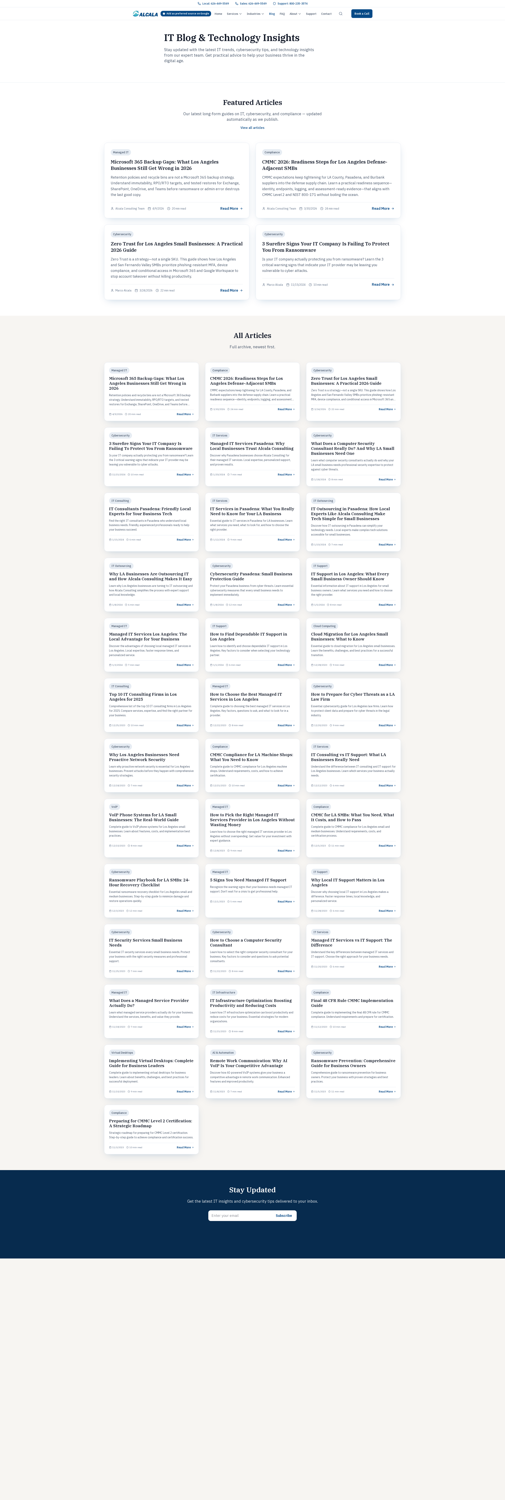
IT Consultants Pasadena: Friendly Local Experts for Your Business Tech (150, 511)
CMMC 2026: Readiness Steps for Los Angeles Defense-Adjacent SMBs (246, 381)
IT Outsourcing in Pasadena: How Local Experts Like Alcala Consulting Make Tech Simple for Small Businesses (350, 513)
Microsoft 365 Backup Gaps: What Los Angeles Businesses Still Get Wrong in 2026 (165, 165)
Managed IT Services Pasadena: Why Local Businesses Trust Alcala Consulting (252, 446)
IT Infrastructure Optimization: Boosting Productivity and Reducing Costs (251, 1003)
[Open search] (340, 13)
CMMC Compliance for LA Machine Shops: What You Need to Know (251, 757)
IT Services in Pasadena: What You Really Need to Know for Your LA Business (252, 511)
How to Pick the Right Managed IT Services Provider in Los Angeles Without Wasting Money (252, 819)
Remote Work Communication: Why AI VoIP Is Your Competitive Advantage (248, 1063)
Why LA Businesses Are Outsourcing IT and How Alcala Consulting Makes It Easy (150, 576)
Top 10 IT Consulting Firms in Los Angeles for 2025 (143, 697)
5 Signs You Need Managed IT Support (248, 880)
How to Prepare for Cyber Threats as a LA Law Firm (353, 697)
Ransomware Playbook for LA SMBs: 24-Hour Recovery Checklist (149, 882)
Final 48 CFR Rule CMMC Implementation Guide (352, 1003)
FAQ (282, 14)
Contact (326, 14)
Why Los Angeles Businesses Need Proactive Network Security (144, 757)
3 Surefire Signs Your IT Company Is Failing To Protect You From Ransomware (151, 446)
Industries (253, 14)
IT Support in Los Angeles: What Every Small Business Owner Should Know (350, 576)
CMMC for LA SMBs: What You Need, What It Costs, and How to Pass (352, 817)
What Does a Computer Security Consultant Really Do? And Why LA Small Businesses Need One (352, 448)
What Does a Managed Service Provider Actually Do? (149, 1003)
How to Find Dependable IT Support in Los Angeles (248, 636)
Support (311, 14)
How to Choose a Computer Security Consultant (246, 942)
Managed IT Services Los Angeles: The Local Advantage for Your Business (148, 636)
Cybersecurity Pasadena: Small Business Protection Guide (251, 576)
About (293, 14)
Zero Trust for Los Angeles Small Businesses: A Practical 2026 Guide (346, 381)
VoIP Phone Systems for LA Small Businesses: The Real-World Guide (144, 817)
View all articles (252, 128)
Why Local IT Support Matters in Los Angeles (347, 882)
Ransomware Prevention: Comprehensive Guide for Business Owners (353, 1063)
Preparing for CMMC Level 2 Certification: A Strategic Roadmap (150, 1123)
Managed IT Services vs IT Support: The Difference (351, 942)
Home (218, 14)
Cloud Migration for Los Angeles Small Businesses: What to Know (349, 636)
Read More (229, 208)
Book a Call (361, 13)
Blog (272, 14)
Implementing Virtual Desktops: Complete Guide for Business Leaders (151, 1063)
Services (232, 14)
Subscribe (284, 1215)
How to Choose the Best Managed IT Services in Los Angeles (246, 697)
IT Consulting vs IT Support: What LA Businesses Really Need (348, 757)
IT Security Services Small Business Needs (145, 942)
